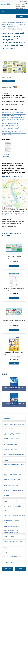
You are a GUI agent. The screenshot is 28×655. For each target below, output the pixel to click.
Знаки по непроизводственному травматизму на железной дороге (12, 505)
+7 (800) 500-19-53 (19, 4)
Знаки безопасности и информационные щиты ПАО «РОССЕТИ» (14, 433)
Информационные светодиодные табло (14, 464)
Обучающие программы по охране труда (14, 490)
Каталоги (20, 568)
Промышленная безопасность (11, 526)
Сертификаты (8, 568)
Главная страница (5, 22)
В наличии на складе (9, 562)
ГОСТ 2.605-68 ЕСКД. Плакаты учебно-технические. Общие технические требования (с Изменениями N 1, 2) (14, 132)
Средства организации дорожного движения (12, 557)
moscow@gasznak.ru (13, 215)
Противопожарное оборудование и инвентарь (12, 459)
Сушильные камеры (9, 536)
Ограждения (7, 495)
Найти (21, 16)
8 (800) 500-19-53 (20, 6)
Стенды (5, 552)
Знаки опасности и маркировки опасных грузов (14, 500)
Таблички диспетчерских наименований (14, 541)
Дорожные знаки (8, 418)
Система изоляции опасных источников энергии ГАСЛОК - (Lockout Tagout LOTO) (14, 423)
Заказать (9, 80)
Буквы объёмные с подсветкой (11, 485)
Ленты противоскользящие (10, 444)
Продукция (12, 22)
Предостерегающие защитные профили (14, 454)
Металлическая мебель (9, 470)
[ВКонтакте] (14, 87)
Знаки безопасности (9, 428)
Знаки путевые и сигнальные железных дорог (14, 546)
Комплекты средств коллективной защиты (12, 474)
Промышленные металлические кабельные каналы (12, 480)
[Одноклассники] (16, 87)
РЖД (5, 511)
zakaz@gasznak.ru (20, 8)
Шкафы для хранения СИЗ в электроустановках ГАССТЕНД (11, 531)
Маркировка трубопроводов (11, 449)
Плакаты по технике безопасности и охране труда (13, 439)
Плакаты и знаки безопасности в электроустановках (12, 521)
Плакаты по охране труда (12, 26)
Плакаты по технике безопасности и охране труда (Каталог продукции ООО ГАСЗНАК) (14, 24)
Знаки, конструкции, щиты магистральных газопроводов (14, 516)
